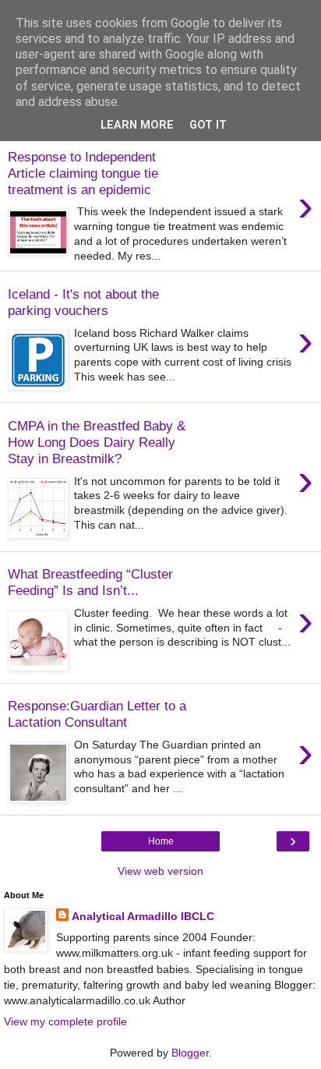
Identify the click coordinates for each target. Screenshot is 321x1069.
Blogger (190, 1052)
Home (161, 841)
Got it (208, 125)
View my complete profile (65, 1021)
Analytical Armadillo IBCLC (143, 916)
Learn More (137, 125)
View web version (160, 871)
